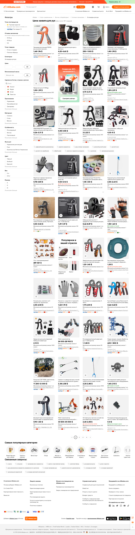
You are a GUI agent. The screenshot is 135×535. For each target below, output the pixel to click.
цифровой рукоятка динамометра (45, 147)
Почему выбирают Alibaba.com (13, 485)
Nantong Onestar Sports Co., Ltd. (42, 138)
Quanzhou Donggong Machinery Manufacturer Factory (69, 427)
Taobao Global (75, 526)
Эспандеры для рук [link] (93, 17)
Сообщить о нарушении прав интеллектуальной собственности (92, 499)
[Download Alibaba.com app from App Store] (111, 518)
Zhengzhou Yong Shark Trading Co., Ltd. (118, 138)
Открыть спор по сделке (89, 492)
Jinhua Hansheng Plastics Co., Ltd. (92, 187)
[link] (132, 517)
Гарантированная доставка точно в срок (40, 492)
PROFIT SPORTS (112, 231)
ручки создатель (104, 464)
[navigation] (17, 227)
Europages (94, 526)
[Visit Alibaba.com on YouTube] (124, 506)
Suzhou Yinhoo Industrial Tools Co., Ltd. (93, 348)
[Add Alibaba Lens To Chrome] (31, 518)
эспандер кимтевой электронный (36, 472)
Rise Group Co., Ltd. (88, 100)
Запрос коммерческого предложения (67, 490)
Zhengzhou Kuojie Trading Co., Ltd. (92, 228)
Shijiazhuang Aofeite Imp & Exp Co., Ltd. (93, 310)
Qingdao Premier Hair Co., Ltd (91, 57)
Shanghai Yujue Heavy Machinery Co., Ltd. (44, 387)
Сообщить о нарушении (89, 504)
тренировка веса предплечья (35, 464)
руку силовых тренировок (82, 147)
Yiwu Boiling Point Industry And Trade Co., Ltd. (118, 270)
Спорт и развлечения (46, 17)
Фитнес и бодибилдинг (62, 17)
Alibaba (35, 17)
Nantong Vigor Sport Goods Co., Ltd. (117, 59)
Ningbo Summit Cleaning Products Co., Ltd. (69, 389)
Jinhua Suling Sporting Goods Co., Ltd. (69, 191)
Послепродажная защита (37, 497)
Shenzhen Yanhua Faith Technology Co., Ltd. (118, 429)
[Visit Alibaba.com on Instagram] (121, 506)
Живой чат (85, 488)
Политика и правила (36, 505)
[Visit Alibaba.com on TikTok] (128, 506)
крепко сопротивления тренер (56, 464)
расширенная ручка (89, 464)
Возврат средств (87, 495)
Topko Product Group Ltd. (40, 55)
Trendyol (87, 526)
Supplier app (70, 518)
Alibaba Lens (13, 518)
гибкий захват (57, 151)
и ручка (10, 464)
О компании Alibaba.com (11, 481)
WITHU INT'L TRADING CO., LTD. (42, 427)
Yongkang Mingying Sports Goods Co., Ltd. (93, 270)
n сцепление (93, 151)
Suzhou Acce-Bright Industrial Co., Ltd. (118, 187)
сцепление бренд (74, 464)
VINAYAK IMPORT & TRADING (41, 229)
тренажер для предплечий (15, 472)
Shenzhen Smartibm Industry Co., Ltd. (118, 389)
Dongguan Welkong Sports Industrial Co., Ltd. (69, 59)
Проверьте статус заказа (116, 492)
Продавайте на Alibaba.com (117, 485)
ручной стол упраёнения (42, 151)
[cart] (99, 7)
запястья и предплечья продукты (75, 151)
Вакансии (6, 495)
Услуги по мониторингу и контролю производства (40, 501)
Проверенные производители (65, 487)
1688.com (48, 526)
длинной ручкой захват (100, 147)
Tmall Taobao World (58, 526)
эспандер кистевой (91, 468)
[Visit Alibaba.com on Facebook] (110, 506)
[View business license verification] (84, 532)
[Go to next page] (90, 437)
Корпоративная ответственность (13, 492)
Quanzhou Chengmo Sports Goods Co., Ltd (118, 99)
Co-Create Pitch (8, 488)
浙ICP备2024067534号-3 (114, 532)
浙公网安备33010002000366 (97, 532)
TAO (82, 526)
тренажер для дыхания (108, 151)
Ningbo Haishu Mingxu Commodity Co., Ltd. (93, 389)
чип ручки (19, 464)
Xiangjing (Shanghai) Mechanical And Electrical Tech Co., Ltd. (69, 347)
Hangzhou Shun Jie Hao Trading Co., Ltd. (93, 140)
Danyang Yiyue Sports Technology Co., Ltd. (44, 351)
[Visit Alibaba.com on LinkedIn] (113, 506)
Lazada (68, 526)
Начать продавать (114, 488)
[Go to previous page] (72, 437)
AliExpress (41, 526)
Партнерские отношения (116, 499)
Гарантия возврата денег (37, 488)
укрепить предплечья (64, 147)
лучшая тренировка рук (50, 468)
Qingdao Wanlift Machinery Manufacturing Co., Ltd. (118, 351)
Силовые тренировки (78, 17)
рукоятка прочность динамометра (71, 468)
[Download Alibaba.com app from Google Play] (125, 518)
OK (27, 67)
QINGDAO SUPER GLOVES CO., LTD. (43, 189)
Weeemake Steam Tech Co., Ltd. (42, 270)
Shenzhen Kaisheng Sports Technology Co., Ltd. (118, 310)
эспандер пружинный (107, 468)
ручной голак (115, 147)
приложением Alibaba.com (96, 518)
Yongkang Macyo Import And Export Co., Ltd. (69, 232)
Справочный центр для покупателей (93, 485)
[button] (74, 7)
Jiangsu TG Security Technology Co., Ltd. (69, 310)
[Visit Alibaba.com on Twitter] (117, 506)
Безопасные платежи (36, 485)
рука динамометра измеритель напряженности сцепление (23, 468)
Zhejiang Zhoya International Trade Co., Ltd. (44, 98)
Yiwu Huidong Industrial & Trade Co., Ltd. (93, 429)
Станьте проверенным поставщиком (120, 495)
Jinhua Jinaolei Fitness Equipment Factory (44, 310)
